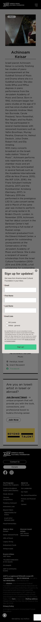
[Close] (36, 270)
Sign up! (20, 347)
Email (7, 285)
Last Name (9, 306)
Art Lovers (12, 322)
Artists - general (14, 325)
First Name (9, 296)
